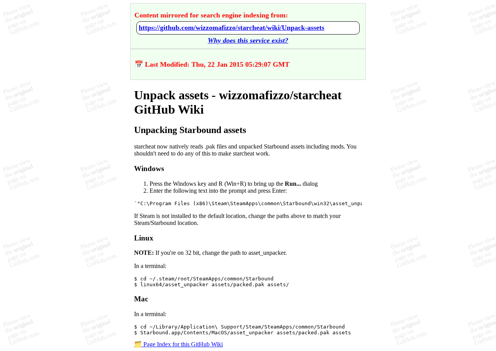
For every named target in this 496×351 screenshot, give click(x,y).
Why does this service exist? (248, 40)
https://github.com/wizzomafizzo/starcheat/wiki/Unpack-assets (231, 27)
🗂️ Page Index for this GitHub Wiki (178, 344)
